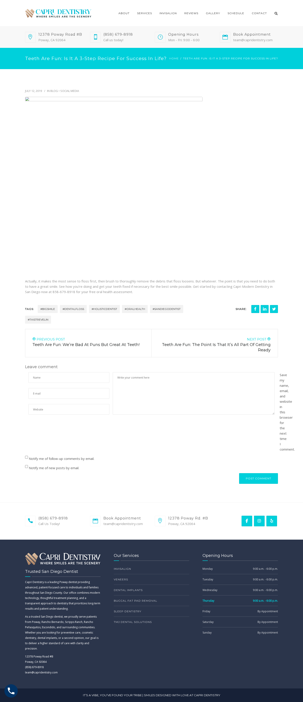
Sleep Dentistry (127, 611)
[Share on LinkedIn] (265, 309)
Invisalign (168, 13)
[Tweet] (274, 309)
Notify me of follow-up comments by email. (61, 458)
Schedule (236, 13)
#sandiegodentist (167, 309)
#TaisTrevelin (38, 319)
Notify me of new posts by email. (54, 468)
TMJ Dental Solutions (133, 622)
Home (174, 58)
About (124, 13)
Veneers (121, 579)
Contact (259, 13)
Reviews (191, 13)
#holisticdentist (104, 309)
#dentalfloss (73, 309)
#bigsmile (47, 309)
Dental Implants (128, 590)
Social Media (69, 91)
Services (144, 13)
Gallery (213, 13)
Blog (54, 91)
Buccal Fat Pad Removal (135, 600)
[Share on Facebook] (255, 309)
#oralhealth (135, 309)
